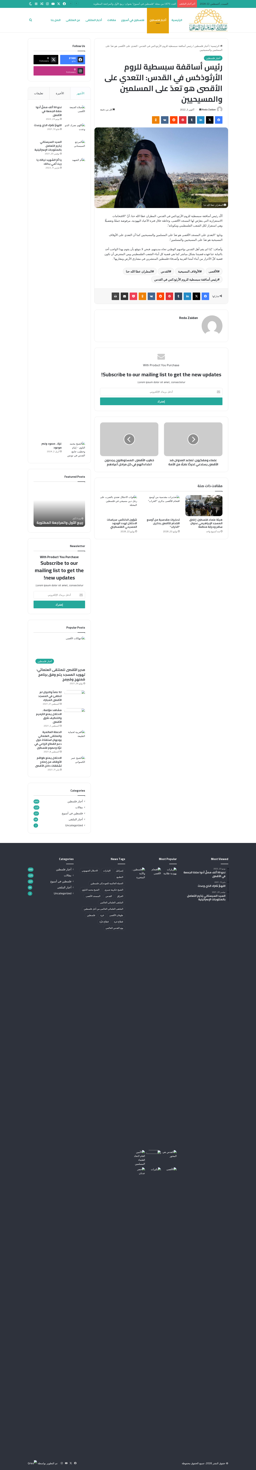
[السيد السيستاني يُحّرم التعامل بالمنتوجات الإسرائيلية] (74, 147)
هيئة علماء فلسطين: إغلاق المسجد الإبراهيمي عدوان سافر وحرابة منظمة (205, 523)
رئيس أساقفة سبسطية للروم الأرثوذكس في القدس (186, 279)
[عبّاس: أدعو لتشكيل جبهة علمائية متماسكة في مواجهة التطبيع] (154, 1154)
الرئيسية (176, 20)
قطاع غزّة (104, 921)
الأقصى (213, 271)
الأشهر (80, 93)
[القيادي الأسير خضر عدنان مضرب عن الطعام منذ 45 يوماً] (138, 1171)
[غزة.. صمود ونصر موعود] (74, 449)
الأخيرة (60, 93)
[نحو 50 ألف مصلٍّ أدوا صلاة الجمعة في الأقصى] (74, 112)
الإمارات (107, 870)
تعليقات (38, 93)
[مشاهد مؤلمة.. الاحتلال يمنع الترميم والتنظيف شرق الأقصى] (74, 715)
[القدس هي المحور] (169, 1154)
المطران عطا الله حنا (139, 271)
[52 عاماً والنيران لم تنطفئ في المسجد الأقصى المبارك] (74, 697)
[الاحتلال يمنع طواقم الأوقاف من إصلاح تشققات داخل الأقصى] (74, 763)
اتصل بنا (56, 20)
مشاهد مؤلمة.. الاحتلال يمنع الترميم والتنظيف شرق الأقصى (49, 716)
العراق (120, 896)
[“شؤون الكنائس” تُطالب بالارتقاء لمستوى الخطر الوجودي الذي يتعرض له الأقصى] (169, 1171)
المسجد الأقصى (93, 896)
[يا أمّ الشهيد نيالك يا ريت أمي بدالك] (74, 298)
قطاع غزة (118, 921)
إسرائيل (119, 870)
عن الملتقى (73, 20)
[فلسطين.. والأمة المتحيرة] (138, 873)
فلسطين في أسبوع (132, 20)
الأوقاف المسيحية (189, 271)
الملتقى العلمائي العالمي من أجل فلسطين (103, 908)
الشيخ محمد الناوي (90, 889)
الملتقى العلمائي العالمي (111, 902)
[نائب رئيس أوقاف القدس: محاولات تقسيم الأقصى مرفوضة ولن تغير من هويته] (154, 1307)
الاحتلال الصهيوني (90, 870)
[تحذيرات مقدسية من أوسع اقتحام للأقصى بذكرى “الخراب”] (161, 505)
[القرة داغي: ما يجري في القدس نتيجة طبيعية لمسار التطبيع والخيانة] (138, 1158)
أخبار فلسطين (158, 20)
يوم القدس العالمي (114, 928)
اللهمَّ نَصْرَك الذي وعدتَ (48, 125)
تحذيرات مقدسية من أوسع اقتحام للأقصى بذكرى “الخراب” (163, 523)
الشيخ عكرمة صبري (114, 889)
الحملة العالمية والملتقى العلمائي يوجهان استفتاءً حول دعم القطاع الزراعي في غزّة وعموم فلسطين (48, 740)
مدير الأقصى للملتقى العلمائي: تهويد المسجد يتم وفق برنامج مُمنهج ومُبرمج (61, 674)
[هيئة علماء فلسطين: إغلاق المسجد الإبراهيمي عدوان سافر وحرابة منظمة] (203, 505)
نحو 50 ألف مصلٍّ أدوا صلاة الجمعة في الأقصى (49, 111)
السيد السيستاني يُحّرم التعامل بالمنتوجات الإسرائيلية (48, 145)
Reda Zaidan (209, 109)
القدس (165, 271)
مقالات (111, 20)
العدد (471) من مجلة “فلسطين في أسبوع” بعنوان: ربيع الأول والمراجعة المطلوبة (134, 3)
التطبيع (120, 877)
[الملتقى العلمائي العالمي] (208, 20)
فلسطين (91, 915)
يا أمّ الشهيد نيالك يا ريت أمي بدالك (49, 161)
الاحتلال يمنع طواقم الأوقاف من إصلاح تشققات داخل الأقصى (48, 761)
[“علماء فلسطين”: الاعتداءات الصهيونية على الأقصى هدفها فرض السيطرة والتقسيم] (154, 871)
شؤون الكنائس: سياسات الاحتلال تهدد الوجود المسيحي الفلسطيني (122, 523)
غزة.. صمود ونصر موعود (51, 445)
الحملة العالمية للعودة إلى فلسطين (107, 883)
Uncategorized (74, 825)
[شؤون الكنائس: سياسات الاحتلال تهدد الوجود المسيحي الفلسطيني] (118, 505)
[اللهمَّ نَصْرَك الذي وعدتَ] (74, 130)
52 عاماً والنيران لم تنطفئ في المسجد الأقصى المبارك (50, 696)
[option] (59, 506)
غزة (102, 915)
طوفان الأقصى (116, 915)
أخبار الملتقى (93, 20)
